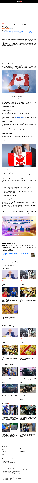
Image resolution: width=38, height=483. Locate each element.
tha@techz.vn (15, 462)
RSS (20, 449)
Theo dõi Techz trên (5, 28)
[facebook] (6, 265)
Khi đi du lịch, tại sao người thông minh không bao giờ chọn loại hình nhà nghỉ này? (18, 31)
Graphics (4, 454)
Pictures (4, 453)
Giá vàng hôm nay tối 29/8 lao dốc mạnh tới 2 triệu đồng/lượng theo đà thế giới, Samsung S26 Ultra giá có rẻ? (10, 317)
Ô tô (2, 377)
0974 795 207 (10, 462)
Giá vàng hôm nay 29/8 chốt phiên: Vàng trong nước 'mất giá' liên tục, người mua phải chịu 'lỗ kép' (27, 358)
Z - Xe (21, 446)
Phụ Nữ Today (4, 446)
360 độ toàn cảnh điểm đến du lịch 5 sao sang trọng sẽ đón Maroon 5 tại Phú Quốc (18, 35)
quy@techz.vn (6, 461)
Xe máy (21, 394)
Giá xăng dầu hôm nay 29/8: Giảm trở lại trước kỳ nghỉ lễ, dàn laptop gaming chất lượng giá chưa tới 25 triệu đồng (9, 435)
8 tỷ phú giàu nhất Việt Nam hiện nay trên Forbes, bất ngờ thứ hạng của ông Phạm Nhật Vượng (9, 283)
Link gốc (3, 259)
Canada (6, 261)
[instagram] (8, 265)
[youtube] (11, 265)
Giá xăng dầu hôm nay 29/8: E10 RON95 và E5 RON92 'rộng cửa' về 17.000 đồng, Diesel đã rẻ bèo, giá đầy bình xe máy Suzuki (10, 418)
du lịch (15, 261)
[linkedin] (14, 265)
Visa (11, 261)
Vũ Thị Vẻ (6, 26)
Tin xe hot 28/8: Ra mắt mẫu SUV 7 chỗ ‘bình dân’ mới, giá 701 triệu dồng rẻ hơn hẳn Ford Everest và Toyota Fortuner (28, 379)
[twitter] (3, 265)
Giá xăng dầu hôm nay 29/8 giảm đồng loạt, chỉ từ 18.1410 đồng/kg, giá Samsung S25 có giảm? (28, 435)
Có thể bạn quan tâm (8, 364)
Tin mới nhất (5, 268)
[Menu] (35, 1)
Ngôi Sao (21, 448)
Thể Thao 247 (22, 451)
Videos (4, 451)
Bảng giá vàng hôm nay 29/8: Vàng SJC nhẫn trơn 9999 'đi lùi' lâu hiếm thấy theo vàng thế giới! (28, 300)
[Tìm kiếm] (33, 1)
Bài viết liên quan (5, 30)
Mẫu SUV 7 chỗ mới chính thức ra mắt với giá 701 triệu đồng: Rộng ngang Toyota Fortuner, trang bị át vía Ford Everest (10, 397)
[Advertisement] (19, 54)
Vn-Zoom (21, 453)
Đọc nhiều (5, 403)
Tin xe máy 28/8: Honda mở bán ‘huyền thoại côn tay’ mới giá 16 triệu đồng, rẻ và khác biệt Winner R (28, 418)
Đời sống (3, 23)
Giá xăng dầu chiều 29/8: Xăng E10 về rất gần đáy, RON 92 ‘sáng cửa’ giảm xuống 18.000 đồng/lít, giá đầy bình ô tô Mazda (9, 379)
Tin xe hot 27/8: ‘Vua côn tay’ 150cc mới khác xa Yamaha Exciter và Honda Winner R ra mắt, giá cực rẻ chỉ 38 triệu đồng (28, 397)
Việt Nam (3, 297)
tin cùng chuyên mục (8, 326)
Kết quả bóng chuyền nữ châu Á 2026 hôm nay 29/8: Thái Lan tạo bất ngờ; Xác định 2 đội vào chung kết (9, 300)
